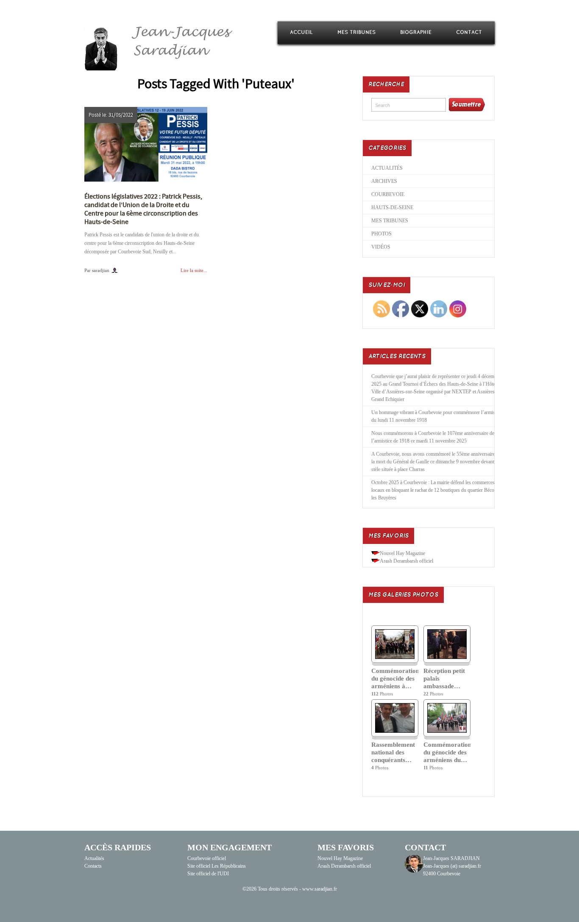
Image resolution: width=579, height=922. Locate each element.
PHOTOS (381, 234)
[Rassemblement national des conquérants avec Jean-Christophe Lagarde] (395, 731)
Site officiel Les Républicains (216, 866)
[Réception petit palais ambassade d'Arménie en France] (447, 657)
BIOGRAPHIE (415, 32)
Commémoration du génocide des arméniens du (446, 752)
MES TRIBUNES (356, 32)
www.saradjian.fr (319, 889)
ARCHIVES (384, 181)
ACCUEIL (301, 32)
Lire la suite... (194, 270)
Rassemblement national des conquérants (393, 752)
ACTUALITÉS (387, 168)
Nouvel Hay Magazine (402, 553)
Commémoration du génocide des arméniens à (394, 678)
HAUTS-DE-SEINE (392, 207)
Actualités (94, 858)
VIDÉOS (380, 247)
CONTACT (469, 32)
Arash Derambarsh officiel (406, 561)
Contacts (93, 866)
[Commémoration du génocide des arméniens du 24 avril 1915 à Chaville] (447, 731)
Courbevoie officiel (206, 858)
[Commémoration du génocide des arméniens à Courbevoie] (395, 657)
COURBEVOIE (387, 194)
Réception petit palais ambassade (444, 678)
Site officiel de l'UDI (208, 874)
